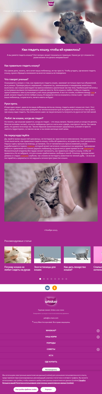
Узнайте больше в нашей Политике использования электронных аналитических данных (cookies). (43, 381)
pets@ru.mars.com (51, 318)
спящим (24, 155)
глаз (93, 92)
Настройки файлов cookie (25, 389)
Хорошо (48, 389)
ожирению (89, 148)
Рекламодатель (51, 370)
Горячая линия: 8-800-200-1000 (51, 310)
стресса (30, 146)
